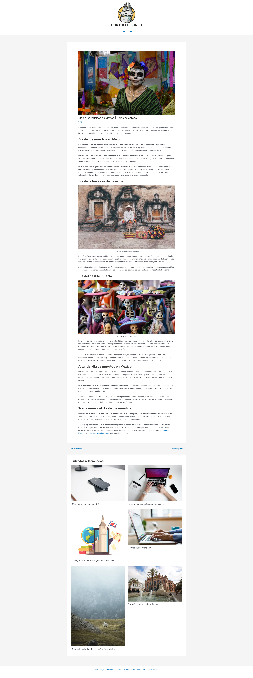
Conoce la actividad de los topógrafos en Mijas (93, 649)
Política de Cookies (150, 669)
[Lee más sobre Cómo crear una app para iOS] (98, 483)
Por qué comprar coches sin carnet (144, 604)
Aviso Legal (99, 669)
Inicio (123, 32)
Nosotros (109, 669)
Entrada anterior (74, 449)
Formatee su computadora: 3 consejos (146, 504)
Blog (130, 32)
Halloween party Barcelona (98, 433)
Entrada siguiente (178, 449)
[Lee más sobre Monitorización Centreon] (155, 527)
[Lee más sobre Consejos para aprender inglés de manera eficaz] (98, 533)
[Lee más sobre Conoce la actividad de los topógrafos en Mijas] (98, 606)
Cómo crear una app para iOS (85, 504)
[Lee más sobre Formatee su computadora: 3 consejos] (155, 483)
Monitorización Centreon (139, 548)
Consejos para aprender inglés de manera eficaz (94, 560)
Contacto (118, 669)
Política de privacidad (132, 669)
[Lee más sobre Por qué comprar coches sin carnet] (155, 583)
